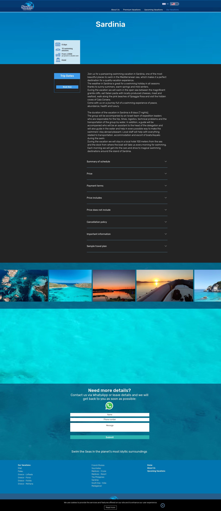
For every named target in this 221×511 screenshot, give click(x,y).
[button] (163, 505)
